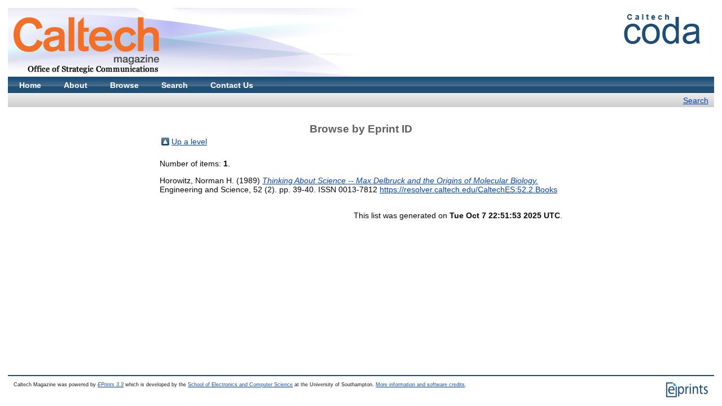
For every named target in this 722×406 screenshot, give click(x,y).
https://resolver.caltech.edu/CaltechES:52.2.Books (468, 189)
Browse (124, 85)
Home (30, 85)
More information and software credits (420, 384)
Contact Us (231, 85)
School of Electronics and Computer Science (240, 384)
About (75, 85)
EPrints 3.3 (111, 384)
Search (174, 85)
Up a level (189, 141)
